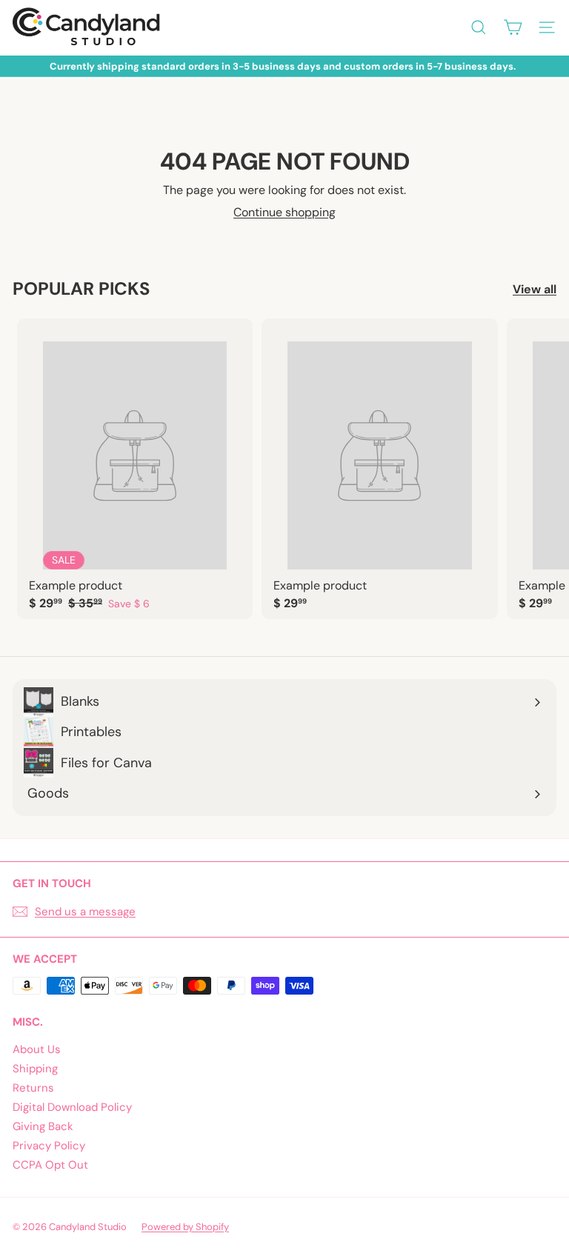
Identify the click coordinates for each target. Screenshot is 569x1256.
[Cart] (513, 27)
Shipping (35, 1068)
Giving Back (43, 1126)
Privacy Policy (49, 1145)
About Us (37, 1049)
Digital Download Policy (72, 1107)
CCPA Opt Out (50, 1165)
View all (534, 289)
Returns (33, 1087)
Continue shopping (284, 212)
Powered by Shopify (185, 1226)
